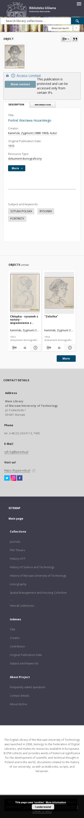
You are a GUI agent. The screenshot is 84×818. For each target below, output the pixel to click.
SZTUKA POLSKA (21, 211)
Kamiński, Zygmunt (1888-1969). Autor (32, 133)
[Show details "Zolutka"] (69, 348)
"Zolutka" (51, 316)
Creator (15, 638)
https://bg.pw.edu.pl (17, 470)
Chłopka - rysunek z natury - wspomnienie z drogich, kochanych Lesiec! (24, 320)
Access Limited (29, 75)
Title (12, 629)
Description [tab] (16, 104)
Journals (15, 542)
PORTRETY (17, 219)
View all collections (22, 606)
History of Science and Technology (32, 567)
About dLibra (18, 704)
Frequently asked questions (27, 687)
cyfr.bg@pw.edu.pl (16, 452)
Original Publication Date (26, 655)
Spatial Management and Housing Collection (38, 593)
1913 (11, 146)
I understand (43, 807)
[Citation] (75, 39)
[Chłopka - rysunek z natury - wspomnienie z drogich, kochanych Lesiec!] (25, 292)
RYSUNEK (46, 211)
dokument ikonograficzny (25, 159)
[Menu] (79, 3)
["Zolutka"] (59, 292)
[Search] (77, 20)
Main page (16, 518)
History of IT (18, 559)
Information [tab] (43, 104)
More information (56, 802)
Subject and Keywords (24, 663)
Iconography (18, 584)
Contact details (19, 696)
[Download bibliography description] (14, 348)
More (66, 358)
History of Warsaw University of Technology (38, 576)
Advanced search (60, 28)
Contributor (17, 646)
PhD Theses (17, 550)
